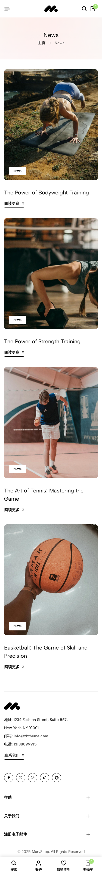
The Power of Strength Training (42, 341)
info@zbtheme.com (31, 736)
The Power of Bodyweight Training (46, 192)
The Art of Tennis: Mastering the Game (44, 494)
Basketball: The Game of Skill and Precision (46, 651)
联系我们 (12, 755)
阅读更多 (12, 203)
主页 (41, 43)
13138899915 (25, 744)
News (17, 171)
